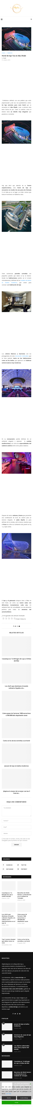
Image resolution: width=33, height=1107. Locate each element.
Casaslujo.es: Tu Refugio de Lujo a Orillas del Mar (16, 660)
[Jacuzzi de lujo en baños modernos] (16, 753)
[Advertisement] (16, 80)
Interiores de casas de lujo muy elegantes (22, 1036)
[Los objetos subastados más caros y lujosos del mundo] (7, 1048)
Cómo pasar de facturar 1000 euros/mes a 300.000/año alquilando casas (16, 714)
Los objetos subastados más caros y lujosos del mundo (21, 1047)
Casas (3, 53)
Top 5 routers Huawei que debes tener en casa (8, 941)
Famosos (9, 53)
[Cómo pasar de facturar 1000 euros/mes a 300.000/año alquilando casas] (16, 701)
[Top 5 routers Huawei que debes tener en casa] (9, 932)
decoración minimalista (22, 356)
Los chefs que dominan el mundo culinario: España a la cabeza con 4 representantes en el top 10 (8, 919)
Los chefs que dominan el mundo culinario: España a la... (16, 687)
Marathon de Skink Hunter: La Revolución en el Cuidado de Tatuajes (24, 895)
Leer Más (8, 1093)
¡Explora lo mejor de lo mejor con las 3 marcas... (16, 792)
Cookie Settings (24, 1098)
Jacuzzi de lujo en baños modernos (16, 766)
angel (4, 58)
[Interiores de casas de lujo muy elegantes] (7, 1037)
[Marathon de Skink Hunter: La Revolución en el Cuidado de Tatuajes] (24, 886)
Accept (16, 1102)
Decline (9, 1098)
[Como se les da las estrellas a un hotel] (16, 728)
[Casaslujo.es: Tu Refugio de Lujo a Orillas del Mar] (16, 646)
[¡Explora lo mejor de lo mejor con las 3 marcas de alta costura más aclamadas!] (16, 779)
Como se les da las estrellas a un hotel (16, 741)
